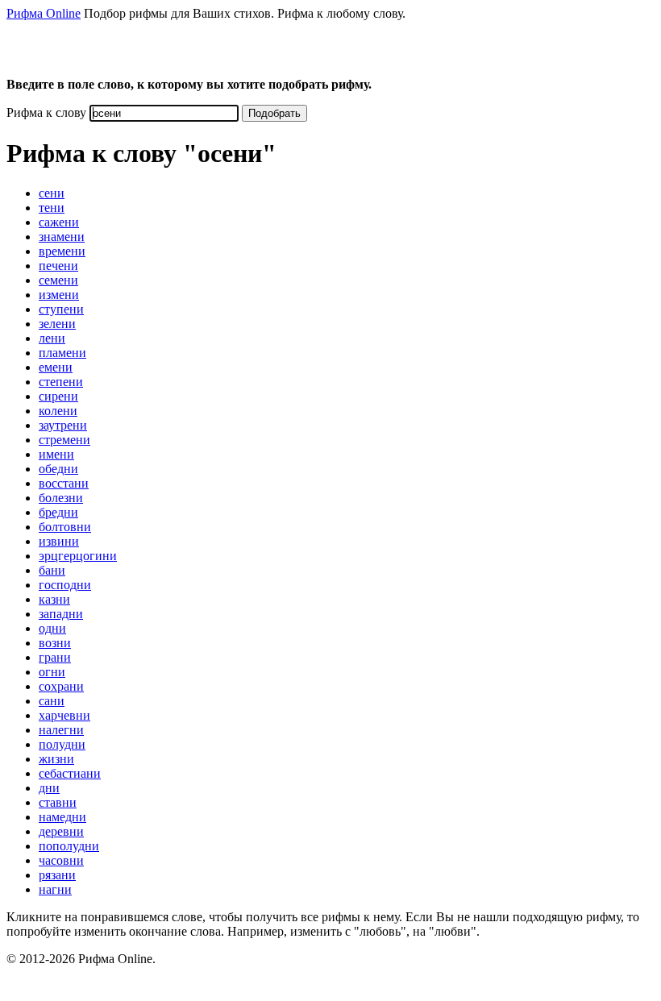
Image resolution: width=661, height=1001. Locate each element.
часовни (61, 860)
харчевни (64, 715)
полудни (62, 744)
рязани (57, 875)
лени (52, 338)
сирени (58, 396)
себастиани (70, 773)
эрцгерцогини (78, 556)
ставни (58, 802)
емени (56, 367)
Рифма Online (43, 13)
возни (55, 643)
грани (55, 657)
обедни (58, 469)
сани (51, 701)
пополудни (69, 846)
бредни (58, 512)
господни (65, 585)
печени (58, 265)
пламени (62, 352)
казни (54, 599)
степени (61, 381)
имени (56, 454)
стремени (64, 440)
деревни (61, 831)
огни (52, 672)
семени (58, 280)
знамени (62, 236)
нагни (55, 889)
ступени (61, 309)
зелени (57, 323)
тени (51, 207)
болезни (61, 498)
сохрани (61, 686)
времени (62, 251)
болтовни (65, 527)
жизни (56, 759)
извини (59, 541)
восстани (64, 483)
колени (58, 410)
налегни (61, 730)
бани (52, 570)
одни (52, 628)
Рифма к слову (46, 112)
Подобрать (274, 113)
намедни (62, 817)
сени (51, 193)
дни (49, 788)
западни (61, 614)
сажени (59, 222)
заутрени (63, 425)
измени (59, 294)
